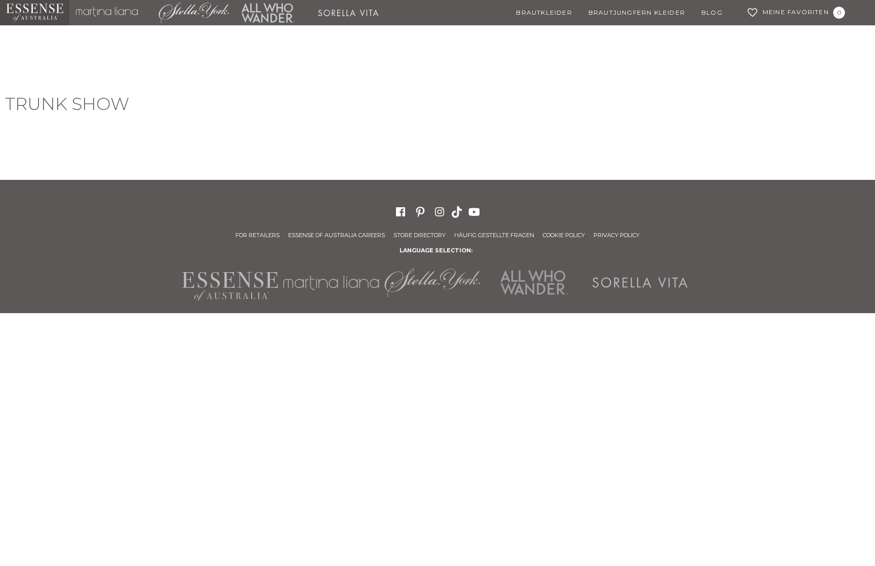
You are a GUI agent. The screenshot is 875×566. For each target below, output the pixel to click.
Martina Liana (110, 12)
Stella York (193, 12)
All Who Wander (267, 12)
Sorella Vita (352, 12)
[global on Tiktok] (457, 211)
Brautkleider (544, 12)
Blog (712, 12)
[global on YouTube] (475, 211)
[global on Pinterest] (420, 211)
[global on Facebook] (400, 211)
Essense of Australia (34, 12)
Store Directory (419, 235)
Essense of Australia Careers (336, 235)
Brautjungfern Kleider (636, 12)
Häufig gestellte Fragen (494, 235)
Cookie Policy (564, 235)
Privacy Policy (616, 235)
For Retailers (257, 235)
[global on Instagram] (439, 211)
